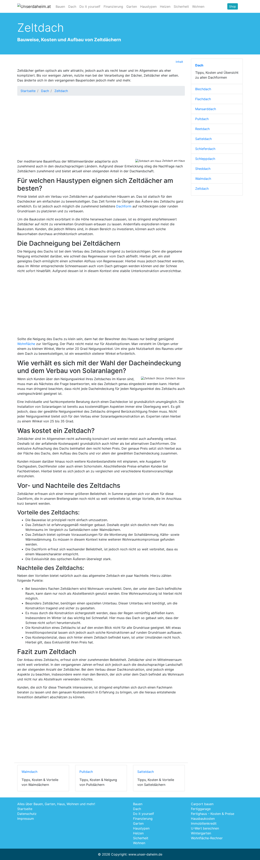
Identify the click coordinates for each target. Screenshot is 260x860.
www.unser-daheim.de (145, 854)
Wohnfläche (26, 344)
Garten (131, 6)
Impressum (25, 819)
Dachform (123, 206)
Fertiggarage (201, 809)
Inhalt (179, 61)
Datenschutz (27, 814)
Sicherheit (181, 6)
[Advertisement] (101, 127)
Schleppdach (205, 159)
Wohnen (198, 6)
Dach (72, 6)
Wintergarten (201, 833)
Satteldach (145, 772)
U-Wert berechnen (205, 828)
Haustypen (148, 6)
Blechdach (203, 89)
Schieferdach (205, 149)
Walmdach (29, 772)
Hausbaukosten (203, 819)
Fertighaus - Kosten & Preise (212, 814)
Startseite (28, 91)
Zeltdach (202, 189)
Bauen (60, 6)
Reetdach (202, 129)
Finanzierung (113, 6)
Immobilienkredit (204, 823)
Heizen (165, 6)
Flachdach (203, 99)
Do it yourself (89, 6)
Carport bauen (202, 804)
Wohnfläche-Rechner (207, 838)
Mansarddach (205, 109)
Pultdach (86, 772)
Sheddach (202, 169)
